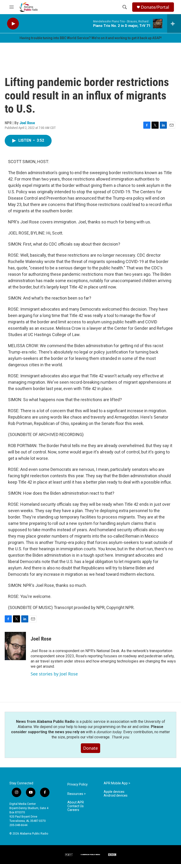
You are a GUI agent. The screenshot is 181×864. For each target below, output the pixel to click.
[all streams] (174, 23)
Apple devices (114, 792)
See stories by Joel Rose (54, 674)
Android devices (116, 795)
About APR (75, 802)
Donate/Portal (155, 7)
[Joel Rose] (15, 646)
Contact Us (75, 806)
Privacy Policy (77, 784)
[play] (13, 23)
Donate (90, 748)
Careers (73, 810)
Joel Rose (27, 122)
